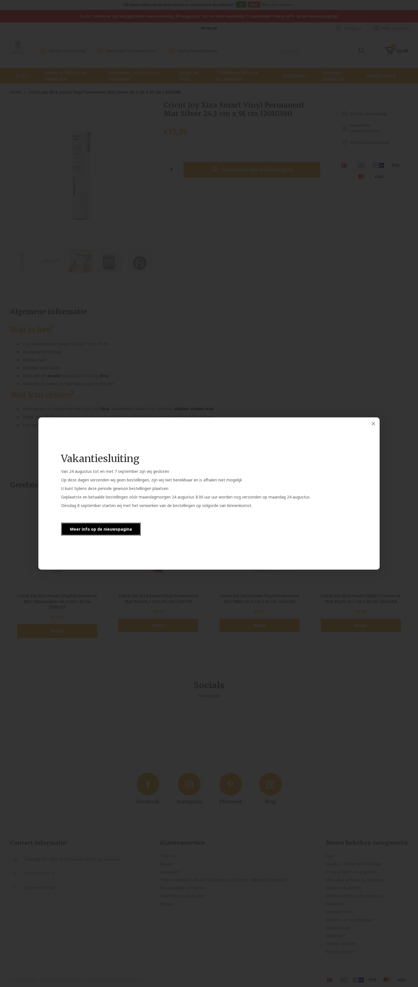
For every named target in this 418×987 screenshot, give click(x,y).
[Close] (373, 423)
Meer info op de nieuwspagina (101, 529)
